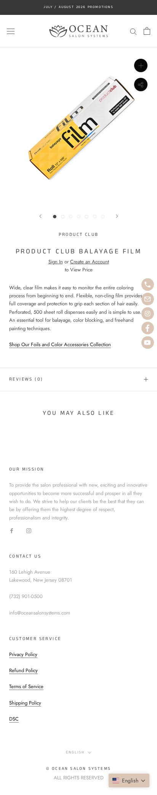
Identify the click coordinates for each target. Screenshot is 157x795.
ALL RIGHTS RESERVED (79, 777)
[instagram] (147, 313)
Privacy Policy (23, 654)
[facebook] (147, 328)
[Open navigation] (10, 31)
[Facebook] (11, 530)
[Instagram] (28, 530)
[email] (147, 299)
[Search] (133, 31)
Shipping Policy (25, 702)
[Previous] (40, 216)
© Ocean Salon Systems (78, 769)
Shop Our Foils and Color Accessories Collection (60, 344)
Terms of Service (26, 686)
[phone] (147, 284)
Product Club (79, 234)
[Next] (117, 216)
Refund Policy (23, 670)
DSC (14, 718)
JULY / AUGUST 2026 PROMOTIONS (78, 7)
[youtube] (147, 342)
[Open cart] (147, 31)
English (75, 752)
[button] (129, 780)
